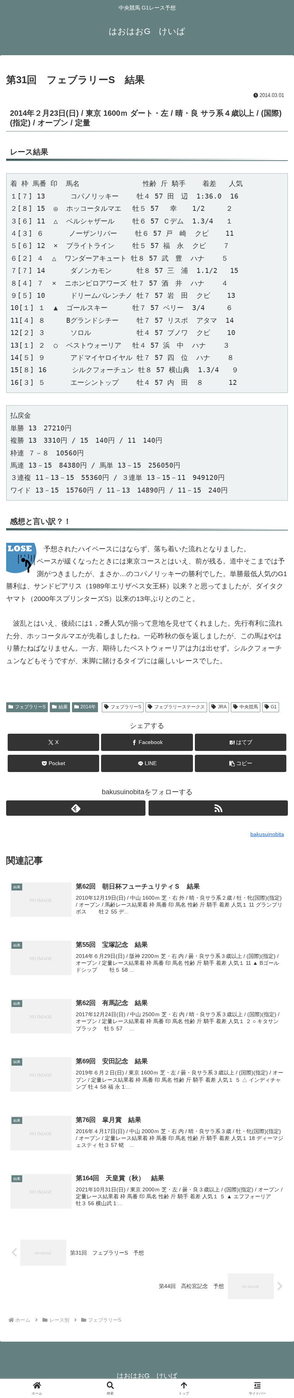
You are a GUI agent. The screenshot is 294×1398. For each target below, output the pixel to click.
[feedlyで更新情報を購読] (75, 808)
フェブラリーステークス (179, 707)
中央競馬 (249, 707)
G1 (274, 707)
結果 (63, 707)
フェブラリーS (30, 707)
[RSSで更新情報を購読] (218, 808)
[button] (240, 763)
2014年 (88, 707)
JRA (222, 707)
